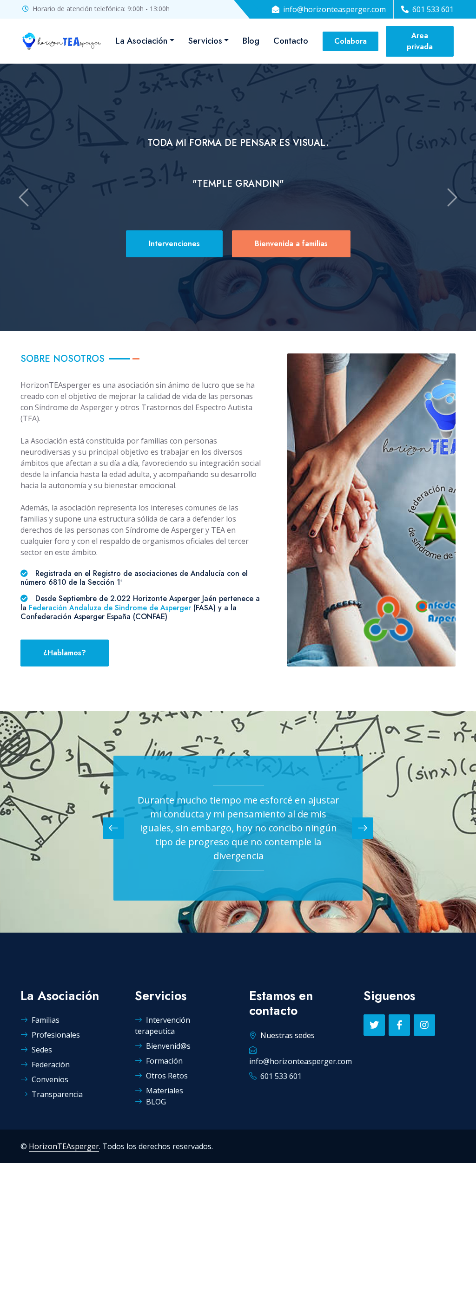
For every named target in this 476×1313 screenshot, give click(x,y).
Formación (164, 1061)
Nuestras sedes (287, 1035)
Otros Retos (167, 1076)
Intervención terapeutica (162, 1025)
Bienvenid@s (168, 1046)
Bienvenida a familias (291, 243)
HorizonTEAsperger (64, 1146)
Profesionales (56, 1035)
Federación (51, 1064)
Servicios (205, 41)
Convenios (50, 1079)
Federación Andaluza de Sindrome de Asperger (110, 607)
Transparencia (57, 1094)
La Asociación (141, 41)
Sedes (42, 1050)
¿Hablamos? (64, 652)
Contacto (290, 41)
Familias (46, 1020)
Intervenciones (174, 243)
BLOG (156, 1102)
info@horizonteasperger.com (334, 9)
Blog (251, 41)
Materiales (164, 1090)
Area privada (420, 41)
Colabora (350, 41)
